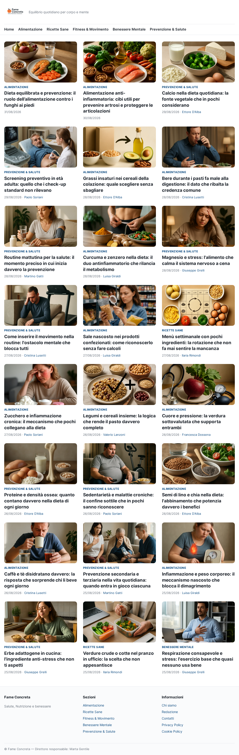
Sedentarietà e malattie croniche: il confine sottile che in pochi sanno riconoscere (118, 500)
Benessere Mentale (129, 29)
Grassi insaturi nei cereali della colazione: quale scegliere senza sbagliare (118, 184)
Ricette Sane (58, 29)
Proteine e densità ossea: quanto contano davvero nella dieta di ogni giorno (39, 500)
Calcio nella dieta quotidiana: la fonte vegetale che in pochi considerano (195, 99)
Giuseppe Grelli (193, 270)
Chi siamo (169, 705)
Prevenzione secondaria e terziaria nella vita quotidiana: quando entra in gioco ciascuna (117, 580)
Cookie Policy (172, 731)
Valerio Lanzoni (114, 434)
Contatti (168, 718)
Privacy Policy (172, 725)
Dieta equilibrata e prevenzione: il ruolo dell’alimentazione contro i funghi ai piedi (40, 99)
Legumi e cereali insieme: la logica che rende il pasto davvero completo (119, 421)
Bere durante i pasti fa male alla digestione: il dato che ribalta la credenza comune (195, 184)
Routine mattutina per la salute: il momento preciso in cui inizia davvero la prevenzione (39, 263)
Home (9, 29)
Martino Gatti (33, 276)
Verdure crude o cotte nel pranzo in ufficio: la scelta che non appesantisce (118, 659)
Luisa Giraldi (112, 276)
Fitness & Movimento (91, 29)
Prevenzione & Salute (168, 29)
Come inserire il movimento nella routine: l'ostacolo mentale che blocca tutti (39, 342)
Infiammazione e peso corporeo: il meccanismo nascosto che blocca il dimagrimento (198, 580)
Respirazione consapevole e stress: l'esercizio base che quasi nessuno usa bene (197, 659)
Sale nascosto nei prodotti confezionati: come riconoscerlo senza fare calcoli (118, 342)
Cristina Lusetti (193, 197)
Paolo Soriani (33, 197)
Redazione (170, 712)
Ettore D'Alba (191, 112)
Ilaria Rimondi (191, 355)
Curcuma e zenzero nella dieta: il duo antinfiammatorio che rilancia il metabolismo (119, 263)
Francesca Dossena (196, 434)
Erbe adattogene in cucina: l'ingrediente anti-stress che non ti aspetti (39, 659)
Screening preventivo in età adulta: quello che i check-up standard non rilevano (35, 184)
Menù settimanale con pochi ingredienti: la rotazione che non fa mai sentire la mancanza (196, 342)
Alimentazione (30, 29)
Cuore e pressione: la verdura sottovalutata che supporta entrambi (193, 421)
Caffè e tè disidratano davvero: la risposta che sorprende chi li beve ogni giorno (40, 580)
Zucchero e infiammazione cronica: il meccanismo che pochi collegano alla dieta (40, 421)
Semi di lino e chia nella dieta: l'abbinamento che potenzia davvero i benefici (193, 500)
